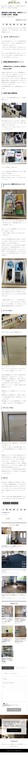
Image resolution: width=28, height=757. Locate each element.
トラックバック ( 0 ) (20, 667)
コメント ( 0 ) (8, 667)
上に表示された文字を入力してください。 (11, 705)
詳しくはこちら (14, 730)
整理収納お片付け (6, 512)
